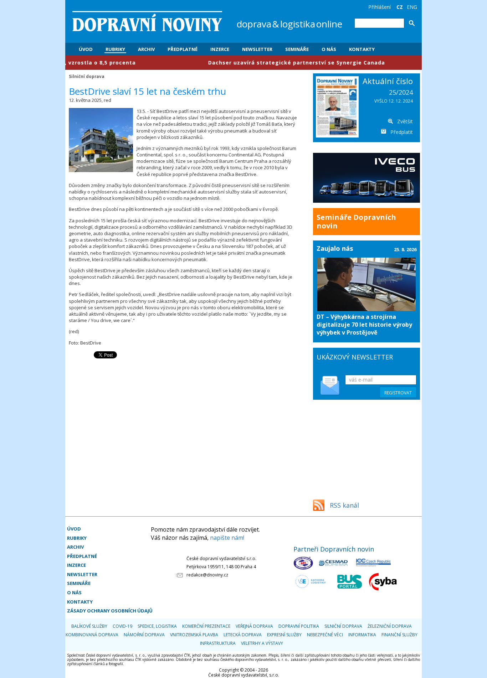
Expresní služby (284, 635)
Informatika (362, 635)
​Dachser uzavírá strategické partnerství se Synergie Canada (273, 62)
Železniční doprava (390, 626)
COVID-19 (122, 626)
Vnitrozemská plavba (194, 635)
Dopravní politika (298, 626)
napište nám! (227, 538)
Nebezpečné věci (325, 635)
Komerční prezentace (206, 626)
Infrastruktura (218, 643)
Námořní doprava (144, 635)
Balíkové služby (89, 626)
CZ (399, 7)
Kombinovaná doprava (92, 635)
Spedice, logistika (157, 626)
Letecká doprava (243, 635)
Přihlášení (379, 7)
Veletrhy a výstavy (262, 643)
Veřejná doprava (254, 626)
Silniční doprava (86, 76)
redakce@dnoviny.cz (207, 575)
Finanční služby (399, 635)
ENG (412, 7)
